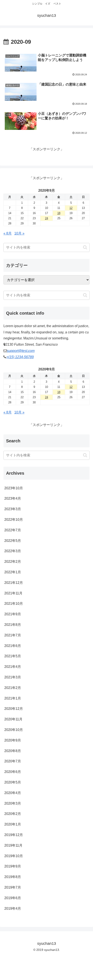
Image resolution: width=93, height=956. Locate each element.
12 (70, 208)
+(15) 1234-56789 (20, 357)
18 (58, 213)
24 (46, 218)
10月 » (19, 233)
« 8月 (7, 233)
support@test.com (21, 351)
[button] (85, 247)
